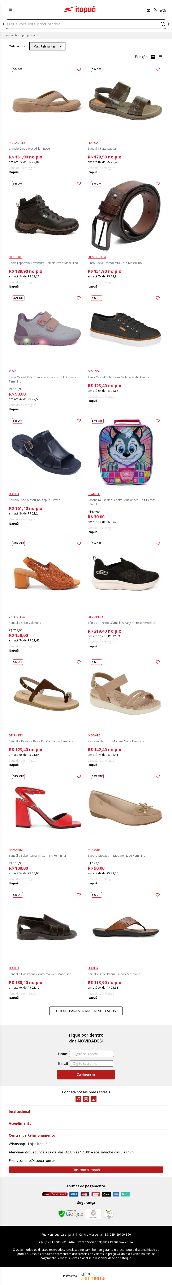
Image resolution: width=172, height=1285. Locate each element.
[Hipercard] (95, 1194)
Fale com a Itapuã (86, 1170)
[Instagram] (86, 1099)
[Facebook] (78, 1099)
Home (9, 35)
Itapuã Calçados (79, 10)
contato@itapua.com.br (37, 1160)
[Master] (84, 1194)
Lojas (148, 10)
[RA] (108, 1213)
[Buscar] (162, 23)
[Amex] (116, 1194)
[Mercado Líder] (93, 1213)
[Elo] (106, 1194)
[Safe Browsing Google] (70, 1213)
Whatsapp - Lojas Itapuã (28, 1143)
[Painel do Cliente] (155, 10)
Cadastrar (86, 1074)
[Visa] (73, 1194)
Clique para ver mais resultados (86, 1011)
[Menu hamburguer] (11, 10)
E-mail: (63, 1063)
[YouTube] (93, 1099)
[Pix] (125, 1194)
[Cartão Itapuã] (55, 1194)
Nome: (63, 1053)
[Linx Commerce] (93, 1276)
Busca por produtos (26, 35)
